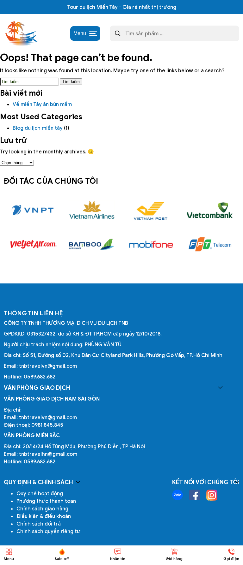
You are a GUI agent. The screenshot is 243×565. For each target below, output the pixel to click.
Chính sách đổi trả (38, 523)
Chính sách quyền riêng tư (48, 531)
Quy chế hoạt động (39, 493)
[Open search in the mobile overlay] (174, 33)
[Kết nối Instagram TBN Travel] (211, 495)
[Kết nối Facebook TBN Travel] (194, 495)
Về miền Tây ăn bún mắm (43, 104)
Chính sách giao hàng (42, 508)
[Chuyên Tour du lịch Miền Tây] (21, 33)
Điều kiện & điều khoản (43, 516)
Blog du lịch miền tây (38, 128)
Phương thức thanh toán (46, 501)
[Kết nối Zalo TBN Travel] (177, 495)
